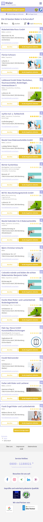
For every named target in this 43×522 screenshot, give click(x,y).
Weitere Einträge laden (21, 430)
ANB (21, 449)
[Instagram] (14, 479)
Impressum (20, 446)
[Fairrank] (36, 479)
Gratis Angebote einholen (30, 47)
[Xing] (21, 479)
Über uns (9, 446)
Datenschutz (32, 446)
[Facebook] (7, 479)
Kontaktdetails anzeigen (10, 43)
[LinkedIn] (28, 479)
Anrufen (9, 47)
